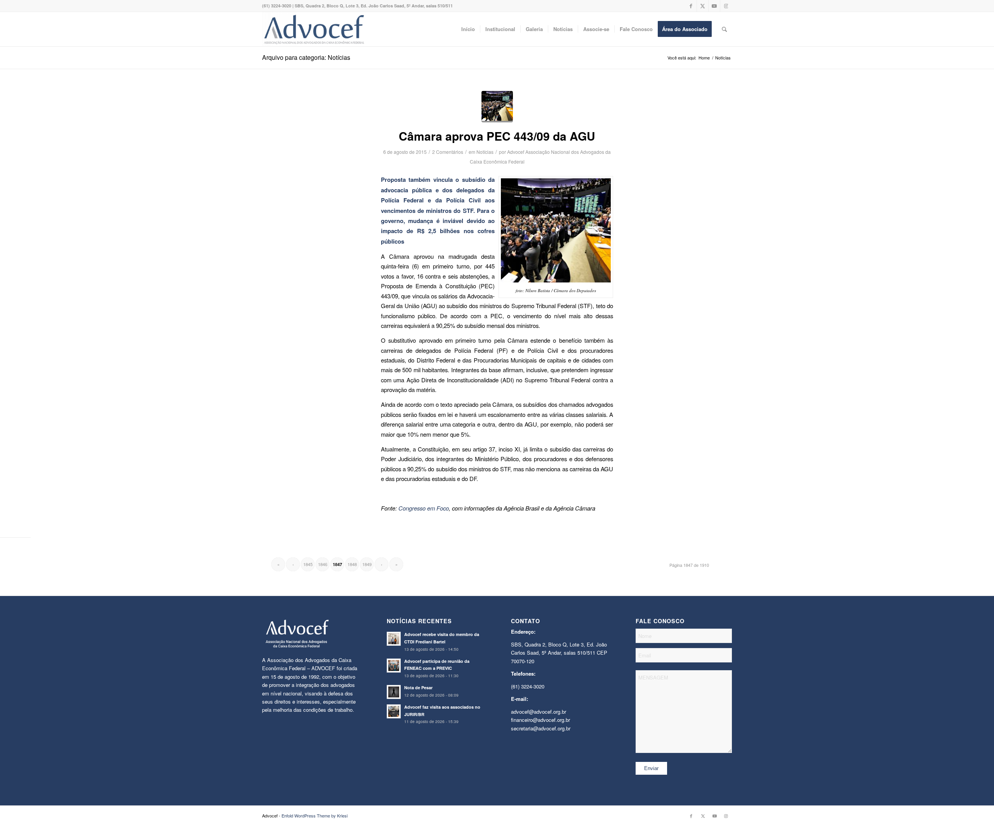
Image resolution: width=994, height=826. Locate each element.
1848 (352, 564)
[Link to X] (702, 6)
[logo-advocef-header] (314, 29)
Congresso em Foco (423, 508)
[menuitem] (468, 29)
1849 (367, 564)
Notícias (485, 151)
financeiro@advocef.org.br (540, 719)
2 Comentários (447, 151)
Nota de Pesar (418, 687)
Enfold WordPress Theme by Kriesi (315, 815)
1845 (308, 564)
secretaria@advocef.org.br (540, 728)
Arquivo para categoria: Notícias (306, 57)
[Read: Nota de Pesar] (394, 692)
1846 (322, 564)
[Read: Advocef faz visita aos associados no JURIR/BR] (394, 711)
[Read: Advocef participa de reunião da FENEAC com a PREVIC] (394, 666)
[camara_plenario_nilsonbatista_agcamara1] (497, 106)
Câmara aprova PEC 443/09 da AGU (497, 135)
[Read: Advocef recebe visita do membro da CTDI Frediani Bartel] (394, 639)
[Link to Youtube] (714, 6)
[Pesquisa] (724, 29)
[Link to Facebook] (691, 6)
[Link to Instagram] (726, 6)
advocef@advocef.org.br (538, 711)
